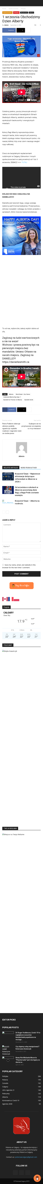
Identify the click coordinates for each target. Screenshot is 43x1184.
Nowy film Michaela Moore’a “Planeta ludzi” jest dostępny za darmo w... (28, 1060)
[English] (5, 599)
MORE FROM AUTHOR (29, 468)
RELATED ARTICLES (11, 468)
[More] (28, 30)
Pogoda (6, 607)
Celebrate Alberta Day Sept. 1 (12, 397)
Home (4, 9)
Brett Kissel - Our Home (23, 394)
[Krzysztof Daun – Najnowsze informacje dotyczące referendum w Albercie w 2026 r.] (8, 476)
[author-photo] (21, 453)
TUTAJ (24, 162)
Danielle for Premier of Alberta (12, 400)
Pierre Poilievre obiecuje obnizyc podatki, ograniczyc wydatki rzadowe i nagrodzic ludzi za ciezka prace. (11, 428)
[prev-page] (3, 512)
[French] (11, 599)
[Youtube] (27, 1172)
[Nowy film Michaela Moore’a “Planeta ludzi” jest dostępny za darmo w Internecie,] (8, 1060)
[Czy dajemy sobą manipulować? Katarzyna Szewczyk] (8, 1050)
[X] (21, 1172)
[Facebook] (15, 1172)
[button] (4, 3)
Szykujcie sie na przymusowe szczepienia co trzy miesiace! (31, 426)
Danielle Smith (28, 400)
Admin (6, 25)
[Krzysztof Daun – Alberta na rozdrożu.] (8, 504)
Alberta (31, 12)
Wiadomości (24, 12)
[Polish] (16, 599)
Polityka (23, 9)
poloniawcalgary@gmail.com (26, 1157)
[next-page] (7, 512)
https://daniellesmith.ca (15, 362)
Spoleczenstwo (13, 9)
